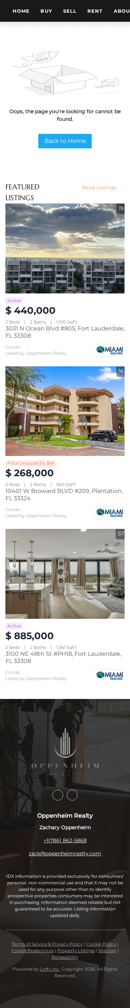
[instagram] (72, 795)
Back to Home (65, 140)
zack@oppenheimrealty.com (65, 853)
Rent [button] (95, 11)
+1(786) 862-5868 (65, 840)
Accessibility (65, 957)
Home (21, 11)
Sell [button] (70, 11)
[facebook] (57, 795)
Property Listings (76, 950)
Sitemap (107, 950)
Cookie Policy (101, 944)
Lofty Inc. (50, 969)
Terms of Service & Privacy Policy (47, 944)
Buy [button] (46, 11)
